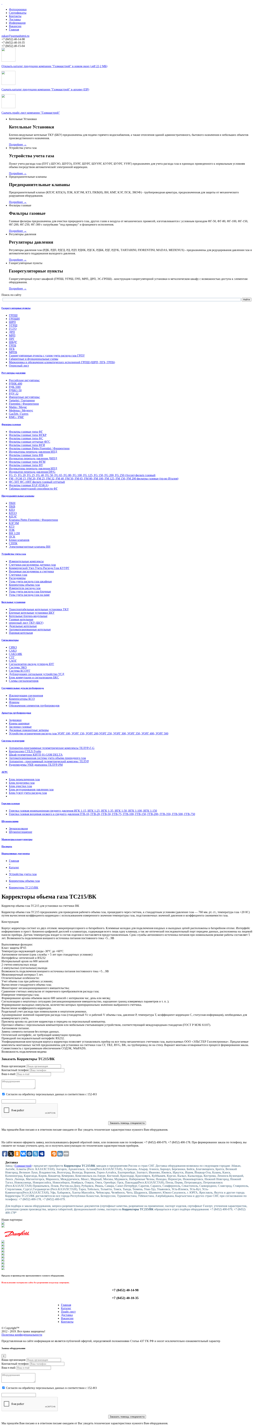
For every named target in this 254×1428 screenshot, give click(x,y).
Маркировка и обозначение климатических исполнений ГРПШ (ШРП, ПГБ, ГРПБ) (62, 362)
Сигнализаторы (10, 640)
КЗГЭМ (14, 523)
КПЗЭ (13, 513)
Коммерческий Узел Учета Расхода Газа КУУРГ (39, 568)
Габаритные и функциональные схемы (33, 358)
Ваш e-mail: (8, 1074)
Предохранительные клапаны (17, 495)
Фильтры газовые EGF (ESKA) (28, 485)
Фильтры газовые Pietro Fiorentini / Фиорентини (39, 448)
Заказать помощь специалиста (127, 1123)
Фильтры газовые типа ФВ (26, 455)
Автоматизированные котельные (30, 629)
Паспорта (6, 846)
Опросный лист (19, 365)
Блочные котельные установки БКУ (31, 612)
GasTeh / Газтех (18, 413)
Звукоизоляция (18, 828)
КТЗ (11, 526)
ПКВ (12, 506)
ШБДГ (13, 342)
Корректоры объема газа (24, 584)
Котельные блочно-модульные (28, 616)
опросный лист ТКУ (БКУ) (26, 622)
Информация (17, 22)
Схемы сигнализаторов (23, 680)
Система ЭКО (18, 667)
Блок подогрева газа (22, 782)
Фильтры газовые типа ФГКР (27, 435)
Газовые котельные (21, 619)
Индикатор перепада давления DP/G (32, 471)
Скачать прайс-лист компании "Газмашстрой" (30, 112)
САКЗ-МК (15, 654)
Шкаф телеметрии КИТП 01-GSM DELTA (36, 754)
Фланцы (14, 702)
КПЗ (12, 509)
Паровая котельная (21, 632)
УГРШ (13, 325)
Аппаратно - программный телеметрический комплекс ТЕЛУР (49, 761)
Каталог (66, 1308)
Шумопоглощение (20, 831)
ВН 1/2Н (14, 533)
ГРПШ (13, 315)
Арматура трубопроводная (16, 712)
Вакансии (15, 26)
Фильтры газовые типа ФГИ (27, 445)
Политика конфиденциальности (21, 1334)
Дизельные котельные (23, 626)
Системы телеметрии (12, 740)
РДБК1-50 (15, 390)
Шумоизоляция (9, 821)
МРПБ (13, 352)
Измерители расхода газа (25, 588)
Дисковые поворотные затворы (29, 730)
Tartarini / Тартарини (22, 400)
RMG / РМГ (16, 417)
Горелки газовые (10, 803)
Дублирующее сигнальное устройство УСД (36, 674)
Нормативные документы (15, 853)
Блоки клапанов (19, 540)
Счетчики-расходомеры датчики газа (32, 564)
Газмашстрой (23, 1165)
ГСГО (13, 328)
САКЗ (13, 650)
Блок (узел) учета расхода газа (28, 792)
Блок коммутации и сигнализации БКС (34, 677)
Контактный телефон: (15, 1070)
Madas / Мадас (18, 407)
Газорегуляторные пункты (15, 308)
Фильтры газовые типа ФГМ (27, 461)
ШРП (12, 322)
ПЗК (12, 529)
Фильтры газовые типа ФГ (26, 431)
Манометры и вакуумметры (16, 839)
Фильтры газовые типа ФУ (26, 465)
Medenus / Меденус (21, 410)
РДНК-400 (15, 383)
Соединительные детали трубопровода (22, 688)
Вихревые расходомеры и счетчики (31, 571)
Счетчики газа (18, 574)
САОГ (13, 660)
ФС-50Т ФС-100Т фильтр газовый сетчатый (37, 481)
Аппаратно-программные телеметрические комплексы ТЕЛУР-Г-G (51, 748)
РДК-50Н (15, 387)
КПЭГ (13, 516)
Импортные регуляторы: (24, 397)
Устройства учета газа (13, 553)
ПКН (12, 503)
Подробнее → (18, 144)
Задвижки (15, 720)
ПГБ (12, 348)
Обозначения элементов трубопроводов (34, 705)
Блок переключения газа (24, 779)
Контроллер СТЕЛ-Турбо (25, 751)
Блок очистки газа (20, 786)
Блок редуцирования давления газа (31, 789)
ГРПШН (14, 318)
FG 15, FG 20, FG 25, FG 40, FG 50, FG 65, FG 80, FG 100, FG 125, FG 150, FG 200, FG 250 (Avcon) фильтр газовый (82, 475)
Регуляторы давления (13, 372)
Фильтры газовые (11, 424)
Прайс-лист (68, 1311)
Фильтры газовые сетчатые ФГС (29, 441)
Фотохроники (18, 9)
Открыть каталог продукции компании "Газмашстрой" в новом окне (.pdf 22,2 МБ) (54, 66)
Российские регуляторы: (24, 380)
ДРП (12, 332)
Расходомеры (17, 578)
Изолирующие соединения (26, 695)
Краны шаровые (19, 723)
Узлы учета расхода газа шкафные (30, 581)
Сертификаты (17, 12)
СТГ (12, 657)
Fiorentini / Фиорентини (24, 403)
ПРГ (12, 338)
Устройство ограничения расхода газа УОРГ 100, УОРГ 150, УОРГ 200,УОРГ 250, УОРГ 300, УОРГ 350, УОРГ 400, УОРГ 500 (88, 733)
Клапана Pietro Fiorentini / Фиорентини (33, 519)
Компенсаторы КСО (22, 698)
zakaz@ (15, 35)
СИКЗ (13, 647)
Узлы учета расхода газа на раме (29, 594)
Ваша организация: (13, 1066)
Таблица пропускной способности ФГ (33, 488)
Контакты (15, 16)
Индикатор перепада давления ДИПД (33, 458)
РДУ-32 (13, 393)
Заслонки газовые (20, 726)
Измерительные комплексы (26, 561)
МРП (12, 335)
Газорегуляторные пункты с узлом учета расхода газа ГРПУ (47, 355)
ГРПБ (12, 345)
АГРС (4, 772)
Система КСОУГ (19, 670)
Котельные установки (13, 602)
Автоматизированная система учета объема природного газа (47, 758)
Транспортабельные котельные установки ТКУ (39, 609)
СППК (13, 543)
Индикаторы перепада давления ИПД (33, 451)
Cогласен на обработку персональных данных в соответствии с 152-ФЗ (51, 1094)
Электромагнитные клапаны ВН (29, 546)
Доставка (15, 19)
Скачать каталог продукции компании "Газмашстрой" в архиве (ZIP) (45, 89)
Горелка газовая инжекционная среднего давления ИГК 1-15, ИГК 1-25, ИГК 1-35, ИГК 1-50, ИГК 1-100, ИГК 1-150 (83, 810)
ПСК (12, 536)
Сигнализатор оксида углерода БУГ (31, 664)
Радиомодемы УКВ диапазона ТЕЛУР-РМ (36, 764)
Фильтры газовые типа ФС (26, 438)
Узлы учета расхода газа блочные (30, 591)
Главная (14, 29)
